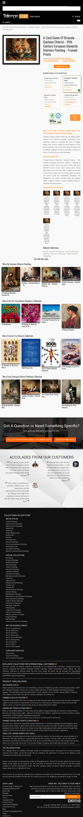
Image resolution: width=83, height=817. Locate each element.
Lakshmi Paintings (12, 571)
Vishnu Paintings (12, 567)
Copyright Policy (8, 800)
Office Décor (10, 653)
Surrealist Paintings (12, 549)
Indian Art (9, 531)
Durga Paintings (11, 617)
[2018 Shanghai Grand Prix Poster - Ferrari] (71, 352)
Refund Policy (7, 795)
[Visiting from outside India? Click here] (56, 664)
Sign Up (37, 16)
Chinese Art (10, 587)
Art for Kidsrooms (12, 635)
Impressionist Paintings (14, 526)
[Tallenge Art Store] (16, 16)
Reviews (5, 793)
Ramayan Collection (13, 605)
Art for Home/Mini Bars (14, 637)
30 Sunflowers (6, 324)
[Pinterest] (79, 801)
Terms (5, 798)
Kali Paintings (10, 619)
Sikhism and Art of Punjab (15, 614)
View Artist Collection (51, 60)
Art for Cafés (10, 644)
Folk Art (8, 537)
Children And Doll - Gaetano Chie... (11, 406)
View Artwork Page (69, 60)
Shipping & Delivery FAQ (11, 789)
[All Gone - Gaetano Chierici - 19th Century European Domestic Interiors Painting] (31, 274)
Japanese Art (10, 581)
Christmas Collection (13, 603)
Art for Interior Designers (53, 251)
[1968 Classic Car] (31, 352)
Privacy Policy (7, 802)
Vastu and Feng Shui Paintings (16, 621)
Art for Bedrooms (12, 631)
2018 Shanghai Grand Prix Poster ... (70, 368)
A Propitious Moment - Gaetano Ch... (9, 294)
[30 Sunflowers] (11, 313)
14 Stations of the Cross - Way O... (10, 366)
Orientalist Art (11, 540)
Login (32, 16)
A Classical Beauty (68, 330)
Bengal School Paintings (14, 583)
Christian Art (10, 585)
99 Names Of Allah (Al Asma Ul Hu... (29, 325)
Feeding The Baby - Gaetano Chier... (31, 397)
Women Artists (11, 592)
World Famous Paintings (14, 590)
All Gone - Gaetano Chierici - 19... (31, 284)
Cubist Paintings (11, 522)
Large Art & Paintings (13, 610)
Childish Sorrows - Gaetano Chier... (71, 283)
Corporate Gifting (12, 656)
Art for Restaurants (13, 640)
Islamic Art (10, 528)
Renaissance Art (12, 546)
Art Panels (9, 558)
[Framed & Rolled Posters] (27, 698)
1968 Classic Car (27, 368)
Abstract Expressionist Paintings (17, 551)
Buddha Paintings (12, 562)
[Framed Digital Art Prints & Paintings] (38, 721)
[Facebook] (72, 801)
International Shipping (10, 804)
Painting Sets (10, 608)
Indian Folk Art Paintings (14, 601)
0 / (75, 16)
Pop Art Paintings (12, 542)
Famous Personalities (13, 612)
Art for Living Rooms (13, 628)
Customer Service (9, 807)
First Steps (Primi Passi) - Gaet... (50, 396)
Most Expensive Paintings (15, 599)
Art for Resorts (72, 251)
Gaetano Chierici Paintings (54, 254)
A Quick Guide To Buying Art (12, 786)
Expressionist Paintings (14, 524)
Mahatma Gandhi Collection (15, 576)
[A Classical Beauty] (71, 316)
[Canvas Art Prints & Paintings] (31, 708)
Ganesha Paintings (12, 569)
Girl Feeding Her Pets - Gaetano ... (69, 406)
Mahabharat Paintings (13, 594)
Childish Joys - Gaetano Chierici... (49, 285)
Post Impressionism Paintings (16, 544)
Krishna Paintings (12, 560)
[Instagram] (75, 801)
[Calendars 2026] (18, 685)
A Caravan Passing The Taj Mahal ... (50, 321)
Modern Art (10, 535)
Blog (4, 809)
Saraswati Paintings (13, 574)
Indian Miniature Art (13, 533)
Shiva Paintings (11, 565)
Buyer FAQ (6, 791)
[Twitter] (69, 801)
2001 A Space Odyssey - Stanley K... (50, 370)
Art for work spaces (13, 646)
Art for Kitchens (11, 633)
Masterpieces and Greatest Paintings (19, 596)
